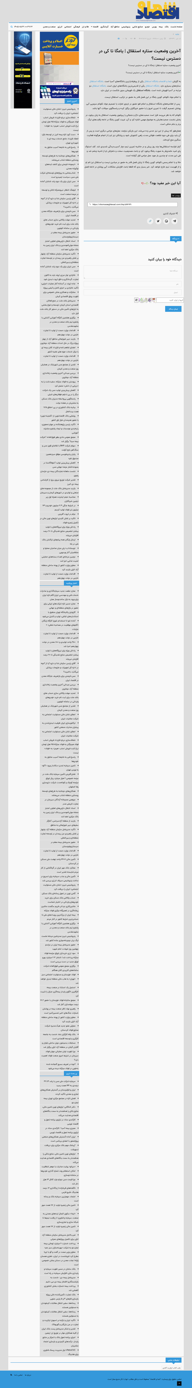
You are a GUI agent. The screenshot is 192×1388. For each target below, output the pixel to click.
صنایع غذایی (137, 26)
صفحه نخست (176, 26)
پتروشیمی (126, 26)
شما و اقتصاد (165, 81)
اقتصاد (95, 26)
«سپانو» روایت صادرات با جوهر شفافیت (58, 1166)
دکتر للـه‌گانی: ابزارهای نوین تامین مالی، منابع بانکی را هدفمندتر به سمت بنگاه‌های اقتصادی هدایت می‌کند (60, 1111)
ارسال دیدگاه (173, 308)
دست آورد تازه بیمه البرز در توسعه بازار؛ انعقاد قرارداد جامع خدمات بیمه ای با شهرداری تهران (60, 139)
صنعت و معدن (49, 26)
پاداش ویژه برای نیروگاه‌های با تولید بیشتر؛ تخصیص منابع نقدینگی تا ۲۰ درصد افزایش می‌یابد (60, 531)
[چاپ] (118, 38)
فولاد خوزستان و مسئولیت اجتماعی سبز (58, 974)
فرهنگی (77, 26)
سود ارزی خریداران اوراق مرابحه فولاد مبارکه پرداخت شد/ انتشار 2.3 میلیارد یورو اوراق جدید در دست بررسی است (60, 957)
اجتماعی (67, 26)
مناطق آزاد (115, 26)
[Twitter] (158, 221)
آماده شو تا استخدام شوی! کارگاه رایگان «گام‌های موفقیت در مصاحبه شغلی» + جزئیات (60, 625)
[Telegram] (174, 221)
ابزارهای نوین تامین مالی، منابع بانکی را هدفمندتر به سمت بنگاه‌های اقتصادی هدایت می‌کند (59, 1158)
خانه (177, 34)
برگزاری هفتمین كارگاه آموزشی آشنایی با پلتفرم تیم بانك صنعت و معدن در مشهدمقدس (60, 322)
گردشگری (104, 26)
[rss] (11, 1375)
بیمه (161, 26)
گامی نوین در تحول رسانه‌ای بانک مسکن (58, 893)
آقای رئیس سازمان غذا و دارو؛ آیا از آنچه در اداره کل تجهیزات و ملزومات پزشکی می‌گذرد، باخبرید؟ (59, 203)
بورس (154, 26)
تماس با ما (18, 1375)
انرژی (60, 26)
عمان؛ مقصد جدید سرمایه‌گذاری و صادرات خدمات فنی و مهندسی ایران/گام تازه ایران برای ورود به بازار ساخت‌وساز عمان (59, 595)
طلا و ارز (85, 26)
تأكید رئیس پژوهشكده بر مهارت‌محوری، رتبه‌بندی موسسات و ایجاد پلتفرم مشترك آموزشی (60, 429)
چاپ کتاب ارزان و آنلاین (171, 1367)
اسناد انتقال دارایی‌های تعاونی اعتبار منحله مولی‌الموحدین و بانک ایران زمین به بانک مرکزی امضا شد (60, 245)
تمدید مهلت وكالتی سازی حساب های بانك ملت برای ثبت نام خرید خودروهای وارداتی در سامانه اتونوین (61, 224)
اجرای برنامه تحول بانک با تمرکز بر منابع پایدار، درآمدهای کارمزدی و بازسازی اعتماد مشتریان (60, 1342)
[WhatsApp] (166, 221)
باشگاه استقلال (151, 81)
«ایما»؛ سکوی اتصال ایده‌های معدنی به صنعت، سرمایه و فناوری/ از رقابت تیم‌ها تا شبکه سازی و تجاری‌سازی (60, 1218)
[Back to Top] (179, 1383)
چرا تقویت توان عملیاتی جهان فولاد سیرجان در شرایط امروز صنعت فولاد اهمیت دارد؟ (59, 1056)
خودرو (147, 26)
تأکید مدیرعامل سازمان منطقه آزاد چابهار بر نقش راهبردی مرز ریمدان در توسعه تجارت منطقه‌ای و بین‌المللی (59, 258)
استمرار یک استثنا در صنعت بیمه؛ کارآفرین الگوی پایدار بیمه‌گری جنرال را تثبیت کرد (59, 992)
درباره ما (28, 1375)
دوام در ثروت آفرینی (66, 514)
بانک (166, 26)
